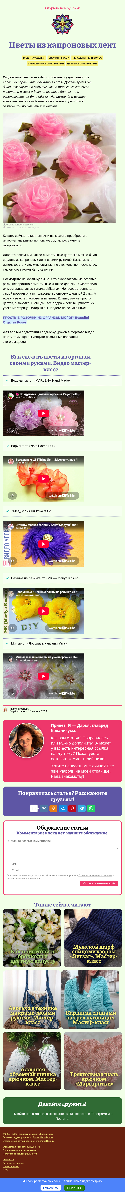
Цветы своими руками (82, 63)
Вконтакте (56, 1114)
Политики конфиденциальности (24, 878)
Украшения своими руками (46, 63)
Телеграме (99, 1114)
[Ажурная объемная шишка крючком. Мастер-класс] (32, 1061)
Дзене (39, 1114)
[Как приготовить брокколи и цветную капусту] (32, 938)
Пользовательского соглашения (95, 875)
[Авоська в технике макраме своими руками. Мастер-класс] (32, 999)
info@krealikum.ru (45, 1141)
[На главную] (62, 33)
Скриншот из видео (27, 227)
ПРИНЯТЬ (74, 1187)
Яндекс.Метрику (91, 1181)
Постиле (62, 1118)
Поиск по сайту (11, 1166)
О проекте (8, 1159)
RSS (5, 1170)
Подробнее (50, 1187)
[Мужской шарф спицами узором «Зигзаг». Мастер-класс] (93, 938)
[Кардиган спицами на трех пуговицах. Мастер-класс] (90, 999)
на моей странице (93, 771)
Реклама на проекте (13, 1163)
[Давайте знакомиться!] (26, 740)
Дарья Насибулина (43, 1137)
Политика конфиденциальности (20, 1153)
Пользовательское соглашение (19, 1150)
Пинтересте (77, 1114)
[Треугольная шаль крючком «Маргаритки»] (93, 1061)
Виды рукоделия (34, 57)
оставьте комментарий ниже (77, 759)
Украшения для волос (87, 57)
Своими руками (59, 57)
